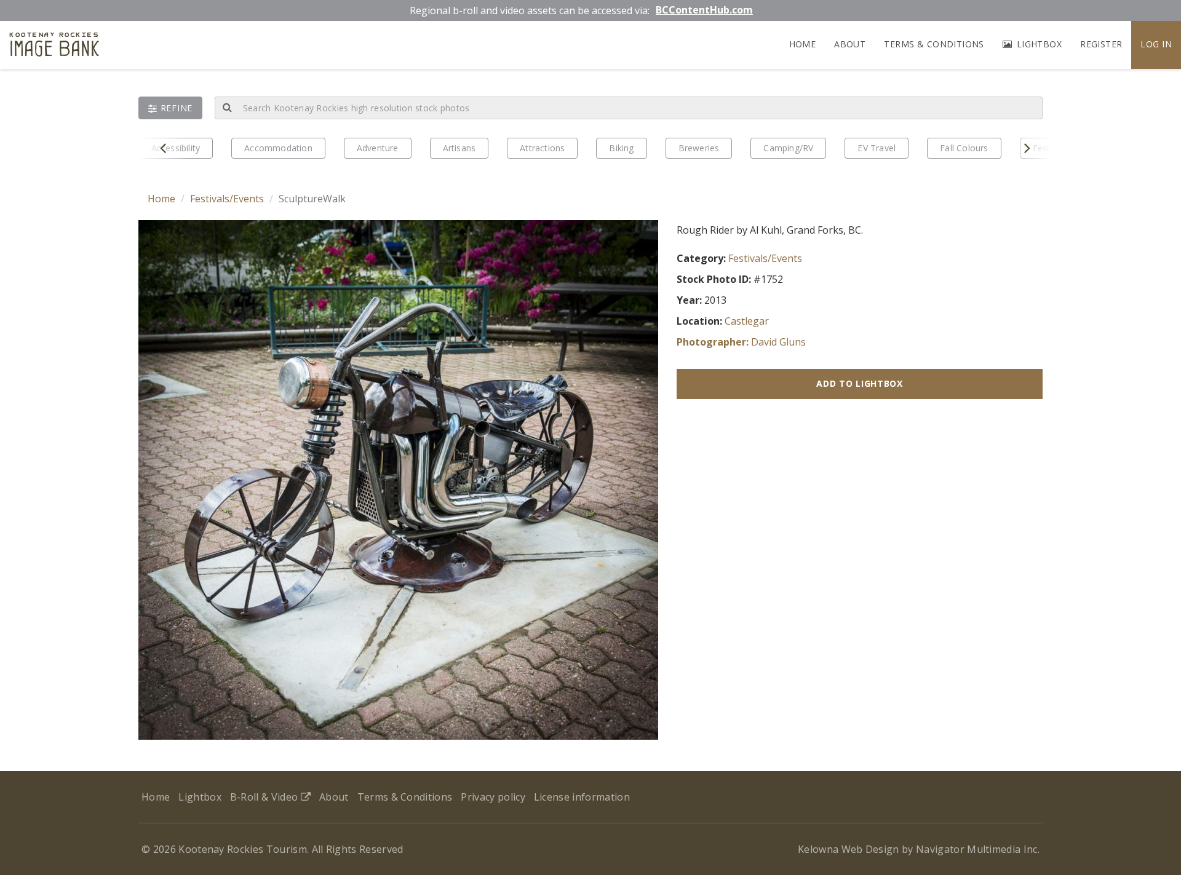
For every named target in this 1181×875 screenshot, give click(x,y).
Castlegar (747, 321)
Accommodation (278, 148)
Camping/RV (788, 148)
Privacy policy (493, 797)
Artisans (459, 148)
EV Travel (876, 148)
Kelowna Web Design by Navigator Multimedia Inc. (919, 849)
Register (1101, 44)
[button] (170, 108)
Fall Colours (964, 148)
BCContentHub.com (704, 10)
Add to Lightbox (859, 383)
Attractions (542, 148)
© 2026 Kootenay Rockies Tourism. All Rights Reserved (272, 849)
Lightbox (1038, 44)
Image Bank (54, 46)
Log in (1156, 44)
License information (582, 797)
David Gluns (778, 342)
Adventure (378, 148)
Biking (621, 148)
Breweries (699, 148)
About (849, 44)
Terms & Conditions (934, 44)
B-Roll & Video (265, 797)
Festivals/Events (227, 198)
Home (802, 44)
